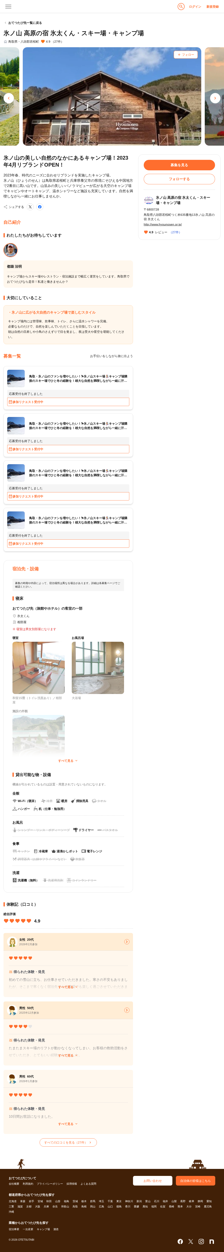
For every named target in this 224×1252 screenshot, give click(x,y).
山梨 (174, 1201)
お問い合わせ (153, 1180)
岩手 (31, 1201)
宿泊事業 (14, 1229)
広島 (101, 1206)
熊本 (180, 1206)
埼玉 (101, 1201)
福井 (165, 1201)
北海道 (13, 1201)
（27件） (175, 232)
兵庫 (46, 1206)
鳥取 (75, 1206)
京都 (29, 1206)
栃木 (84, 1201)
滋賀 (20, 1206)
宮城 (40, 1201)
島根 (84, 1206)
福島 (66, 1201)
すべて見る (68, 987)
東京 (119, 1201)
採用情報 (71, 1183)
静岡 (200, 1201)
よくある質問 (88, 1183)
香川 (127, 1206)
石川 (156, 1201)
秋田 (49, 1201)
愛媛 (136, 1206)
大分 (189, 1206)
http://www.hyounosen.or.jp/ (163, 224)
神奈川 (129, 1201)
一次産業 (28, 1229)
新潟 (139, 1201)
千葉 (110, 1201)
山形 (57, 1201)
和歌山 (65, 1206)
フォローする (179, 179)
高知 (145, 1206)
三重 (11, 1206)
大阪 (37, 1206)
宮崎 (197, 1206)
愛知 (209, 1201)
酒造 (56, 1229)
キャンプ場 (43, 1229)
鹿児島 (208, 1206)
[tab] (11, 250)
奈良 (55, 1206)
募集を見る (179, 165)
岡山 (92, 1206)
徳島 (119, 1206)
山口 (110, 1206)
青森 (22, 1201)
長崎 (171, 1206)
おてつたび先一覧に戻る (23, 22)
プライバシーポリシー (50, 1183)
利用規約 (28, 1183)
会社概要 (14, 1183)
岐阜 (191, 1201)
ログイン (195, 6)
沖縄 (11, 1211)
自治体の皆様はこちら (195, 1180)
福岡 (154, 1206)
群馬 (92, 1201)
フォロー (185, 54)
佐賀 (162, 1206)
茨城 (75, 1201)
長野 (183, 1201)
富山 (147, 1201)
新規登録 (212, 6)
